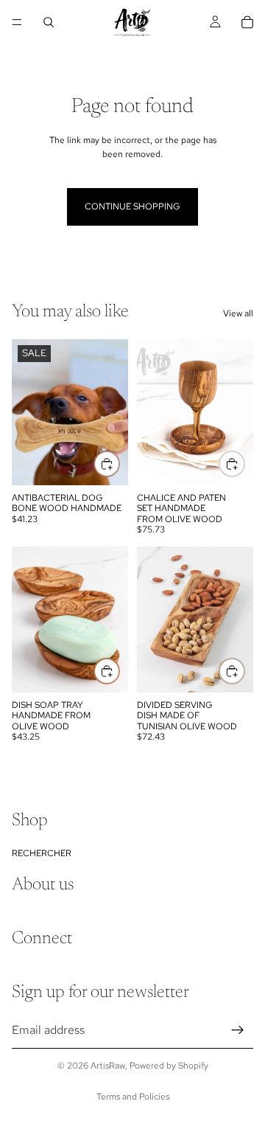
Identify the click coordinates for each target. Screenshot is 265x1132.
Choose (119, 463)
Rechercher (41, 853)
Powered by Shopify (169, 1066)
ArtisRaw (108, 1066)
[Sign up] (237, 1030)
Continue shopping (132, 206)
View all (238, 313)
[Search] (48, 22)
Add (244, 463)
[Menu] (17, 22)
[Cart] (247, 22)
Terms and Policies (132, 1097)
